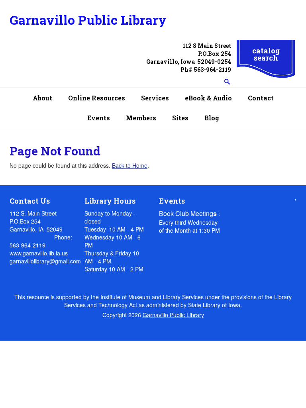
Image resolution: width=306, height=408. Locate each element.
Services (155, 98)
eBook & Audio (208, 98)
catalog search (266, 54)
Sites (180, 118)
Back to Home (129, 165)
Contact (261, 98)
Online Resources (96, 98)
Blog (211, 118)
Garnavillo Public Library (88, 19)
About (42, 98)
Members (141, 118)
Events (98, 118)
